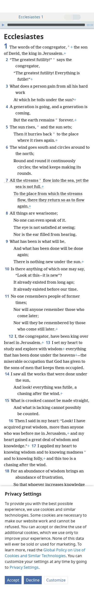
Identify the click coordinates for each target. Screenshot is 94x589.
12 (11, 336)
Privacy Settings (24, 567)
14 (7, 374)
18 (7, 471)
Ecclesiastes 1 (31, 17)
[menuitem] (7, 6)
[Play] (3, 25)
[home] (7, 6)
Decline (33, 580)
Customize (56, 580)
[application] (47, 24)
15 (7, 400)
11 (7, 296)
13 (48, 342)
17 (34, 446)
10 (7, 269)
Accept (13, 580)
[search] (88, 6)
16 (11, 420)
